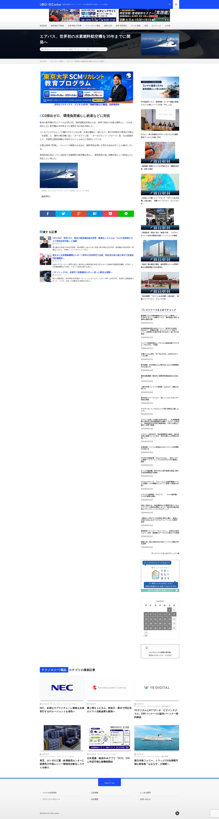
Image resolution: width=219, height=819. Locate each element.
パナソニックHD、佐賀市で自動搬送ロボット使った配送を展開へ (82, 272)
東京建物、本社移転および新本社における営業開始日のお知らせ (160, 366)
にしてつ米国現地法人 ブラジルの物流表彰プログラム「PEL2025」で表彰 (160, 344)
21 (165, 623)
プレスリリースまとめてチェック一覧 (165, 553)
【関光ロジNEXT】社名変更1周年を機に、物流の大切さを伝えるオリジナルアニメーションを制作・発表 (160, 520)
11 (151, 619)
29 (169, 628)
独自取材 (43, 25)
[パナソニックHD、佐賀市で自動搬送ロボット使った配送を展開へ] (45, 276)
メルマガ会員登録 (49, 792)
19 (155, 623)
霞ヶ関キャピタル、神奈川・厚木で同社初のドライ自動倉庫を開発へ (109, 709)
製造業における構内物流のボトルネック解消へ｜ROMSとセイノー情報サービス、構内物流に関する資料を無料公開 (160, 317)
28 (165, 628)
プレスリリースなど (98, 49)
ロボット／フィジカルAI (65, 756)
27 (160, 628)
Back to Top (109, 783)
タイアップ (156, 25)
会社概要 (94, 799)
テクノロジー (81, 49)
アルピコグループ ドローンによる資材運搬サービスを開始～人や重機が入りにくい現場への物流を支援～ (160, 483)
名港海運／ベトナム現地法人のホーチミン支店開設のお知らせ (160, 448)
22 (169, 623)
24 (146, 628)
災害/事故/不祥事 (74, 25)
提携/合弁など (166, 706)
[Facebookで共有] (48, 214)
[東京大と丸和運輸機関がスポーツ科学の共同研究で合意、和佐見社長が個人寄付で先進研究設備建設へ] (45, 259)
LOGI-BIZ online (52, 813)
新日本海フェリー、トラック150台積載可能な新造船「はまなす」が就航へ (156, 762)
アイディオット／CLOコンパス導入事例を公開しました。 (160, 409)
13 (160, 619)
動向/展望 (165, 756)
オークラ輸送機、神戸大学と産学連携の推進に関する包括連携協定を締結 (160, 471)
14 (165, 619)
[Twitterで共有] (63, 214)
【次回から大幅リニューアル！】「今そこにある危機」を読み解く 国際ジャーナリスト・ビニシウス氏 (160, 201)
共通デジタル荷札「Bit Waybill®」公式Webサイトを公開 (159, 355)
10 (146, 619)
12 (155, 619)
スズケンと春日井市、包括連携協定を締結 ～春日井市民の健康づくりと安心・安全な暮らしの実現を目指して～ (160, 436)
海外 (88, 49)
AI (101, 754)
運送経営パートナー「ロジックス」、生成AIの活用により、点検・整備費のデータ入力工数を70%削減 (160, 532)
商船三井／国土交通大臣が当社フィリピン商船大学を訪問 (160, 543)
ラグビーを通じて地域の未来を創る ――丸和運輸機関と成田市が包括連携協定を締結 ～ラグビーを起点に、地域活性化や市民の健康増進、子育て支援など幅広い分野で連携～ (160, 422)
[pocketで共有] (110, 214)
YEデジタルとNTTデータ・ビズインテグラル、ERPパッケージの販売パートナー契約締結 (156, 713)
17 (146, 623)
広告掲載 (94, 792)
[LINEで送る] (126, 214)
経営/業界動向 (121, 25)
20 (160, 623)
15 (169, 619)
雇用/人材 (108, 25)
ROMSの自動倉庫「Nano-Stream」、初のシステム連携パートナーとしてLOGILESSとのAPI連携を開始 (159, 460)
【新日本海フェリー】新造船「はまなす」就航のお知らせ (160, 388)
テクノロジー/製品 (92, 25)
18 (151, 623)
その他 (167, 25)
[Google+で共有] (79, 214)
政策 (146, 25)
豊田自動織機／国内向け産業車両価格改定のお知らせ (160, 377)
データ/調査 (136, 25)
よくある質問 (145, 792)
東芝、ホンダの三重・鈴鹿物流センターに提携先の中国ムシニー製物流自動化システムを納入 (62, 764)
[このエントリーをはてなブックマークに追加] (95, 214)
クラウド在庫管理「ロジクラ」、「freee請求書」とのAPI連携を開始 (159, 495)
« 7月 (146, 636)
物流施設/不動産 (57, 25)
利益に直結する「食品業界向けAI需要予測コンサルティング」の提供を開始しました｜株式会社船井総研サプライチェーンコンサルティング (160, 507)
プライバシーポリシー (51, 799)
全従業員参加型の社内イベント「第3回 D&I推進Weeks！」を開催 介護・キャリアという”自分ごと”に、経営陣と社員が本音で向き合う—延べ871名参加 (160, 331)
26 (155, 628)
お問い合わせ (145, 799)
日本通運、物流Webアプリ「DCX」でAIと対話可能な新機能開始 (108, 760)
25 (151, 628)
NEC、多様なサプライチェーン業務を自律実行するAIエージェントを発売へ (62, 709)
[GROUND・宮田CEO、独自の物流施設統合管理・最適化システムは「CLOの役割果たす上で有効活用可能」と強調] (45, 242)
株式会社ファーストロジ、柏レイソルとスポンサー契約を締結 (160, 398)
